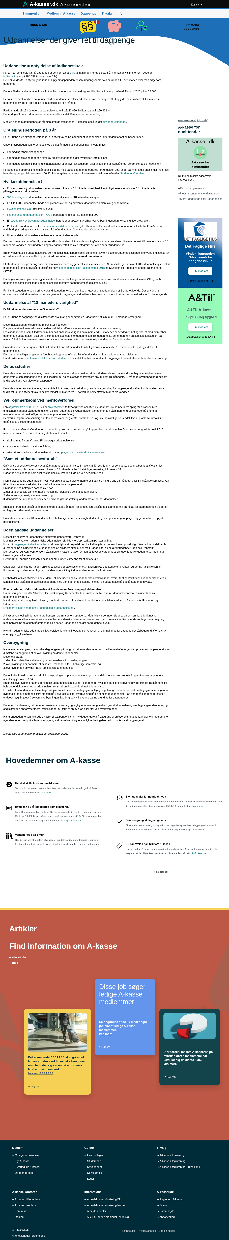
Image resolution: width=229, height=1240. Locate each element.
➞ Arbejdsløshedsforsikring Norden (105, 1205)
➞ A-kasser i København (26, 1199)
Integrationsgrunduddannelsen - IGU (28, 214)
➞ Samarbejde (165, 1211)
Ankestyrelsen (55, 407)
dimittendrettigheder (114, 121)
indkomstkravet (12, 76)
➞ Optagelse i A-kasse (25, 1155)
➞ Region (18, 1217)
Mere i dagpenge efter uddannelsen (201, 198)
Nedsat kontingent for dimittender (199, 193)
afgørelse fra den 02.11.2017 (25, 407)
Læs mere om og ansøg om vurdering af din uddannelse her (38, 607)
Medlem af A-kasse (61, 13)
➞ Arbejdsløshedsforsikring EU (102, 1199)
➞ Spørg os (160, 871)
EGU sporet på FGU (19, 209)
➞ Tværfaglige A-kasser (26, 1167)
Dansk (195, 4)
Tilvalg (107, 13)
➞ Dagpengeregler (23, 1172)
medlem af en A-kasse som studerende (48, 358)
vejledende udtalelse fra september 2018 (80, 267)
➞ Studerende (92, 1161)
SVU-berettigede (17, 197)
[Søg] (120, 13)
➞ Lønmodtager (93, 1155)
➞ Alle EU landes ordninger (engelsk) (106, 1217)
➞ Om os (162, 1205)
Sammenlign (32, 13)
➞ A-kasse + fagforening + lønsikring (178, 1167)
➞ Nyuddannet (93, 1167)
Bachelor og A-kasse (192, 188)
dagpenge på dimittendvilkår (30, 544)
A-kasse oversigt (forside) (193, 120)
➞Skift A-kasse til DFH (200, 281)
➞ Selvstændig (93, 1172)
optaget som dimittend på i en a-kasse (82, 452)
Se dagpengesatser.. (71, 820)
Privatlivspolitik (147, 1230)
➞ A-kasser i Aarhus (24, 1205)
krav (71, 72)
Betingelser (128, 1230)
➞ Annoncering (166, 1217)
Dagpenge (89, 13)
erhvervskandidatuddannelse (63, 226)
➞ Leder (89, 1178)
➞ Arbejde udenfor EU (97, 1211)
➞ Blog (13, 962)
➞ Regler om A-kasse (169, 1199)
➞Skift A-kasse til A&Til (200, 337)
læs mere (105, 1034)
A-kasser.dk (59, 4)
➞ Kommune (19, 1211)
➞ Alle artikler (17, 957)
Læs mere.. (47, 792)
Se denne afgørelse (132, 173)
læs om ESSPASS (40, 1073)
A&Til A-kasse (199, 853)
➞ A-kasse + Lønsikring (171, 1155)
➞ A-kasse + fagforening (171, 1161)
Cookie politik (166, 1230)
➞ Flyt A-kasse (21, 1161)
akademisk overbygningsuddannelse (33, 220)
